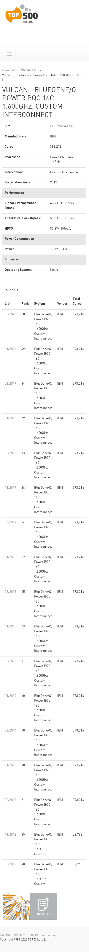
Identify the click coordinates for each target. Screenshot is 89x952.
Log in (34, 935)
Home (6, 70)
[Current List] (43, 906)
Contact (20, 935)
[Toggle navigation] (10, 54)
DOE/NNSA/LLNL (25, 70)
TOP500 (16, 906)
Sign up (51, 935)
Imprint (5, 935)
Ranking (12, 289)
